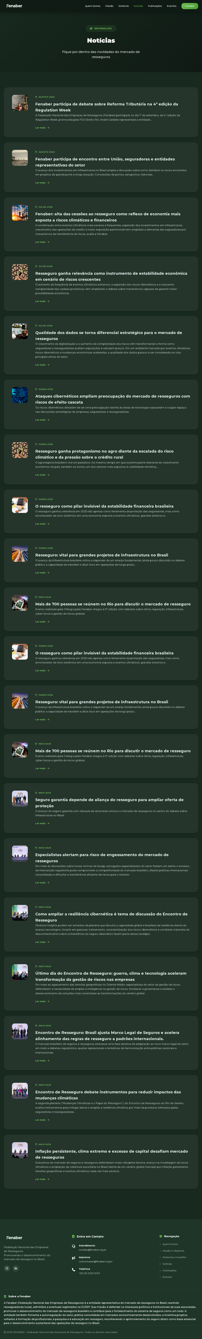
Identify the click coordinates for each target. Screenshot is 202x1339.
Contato (189, 6)
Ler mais (42, 127)
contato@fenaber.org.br (92, 1249)
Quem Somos (92, 6)
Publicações (155, 6)
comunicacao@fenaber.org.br (96, 1261)
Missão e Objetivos (173, 1250)
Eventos (171, 6)
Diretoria (124, 6)
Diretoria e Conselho (174, 1257)
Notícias (138, 6)
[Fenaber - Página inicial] (15, 6)
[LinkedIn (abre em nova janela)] (16, 1268)
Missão (109, 6)
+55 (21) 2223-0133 (89, 1273)
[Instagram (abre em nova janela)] (7, 1268)
